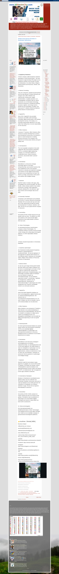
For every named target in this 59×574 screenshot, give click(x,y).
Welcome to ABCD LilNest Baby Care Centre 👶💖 (47, 86)
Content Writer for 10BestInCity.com (14, 64)
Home (27, 497)
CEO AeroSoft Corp (14, 550)
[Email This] (34, 491)
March (46, 98)
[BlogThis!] (35, 491)
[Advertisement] (12, 44)
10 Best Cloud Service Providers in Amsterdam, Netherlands (29, 36)
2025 (45, 102)
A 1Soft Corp (13, 562)
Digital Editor (14, 155)
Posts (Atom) (24, 499)
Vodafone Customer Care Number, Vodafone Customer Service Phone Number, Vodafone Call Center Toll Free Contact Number (13, 75)
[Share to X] (36, 491)
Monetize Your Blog (14, 539)
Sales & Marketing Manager (46, 94)
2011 (45, 109)
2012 (45, 108)
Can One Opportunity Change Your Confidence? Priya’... (47, 90)
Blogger (35, 570)
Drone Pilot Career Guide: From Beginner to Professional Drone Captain (20, 558)
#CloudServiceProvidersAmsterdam (32, 493)
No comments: (31, 491)
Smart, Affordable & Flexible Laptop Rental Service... (47, 75)
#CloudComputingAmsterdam (22, 493)
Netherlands (31, 494)
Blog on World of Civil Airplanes (16, 556)
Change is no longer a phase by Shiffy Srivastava (47, 79)
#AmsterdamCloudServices (24, 492)
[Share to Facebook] (37, 491)
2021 (45, 106)
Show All (28, 568)
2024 (45, 103)
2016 (45, 107)
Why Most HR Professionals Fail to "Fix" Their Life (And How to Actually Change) (20, 564)
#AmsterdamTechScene (32, 492)
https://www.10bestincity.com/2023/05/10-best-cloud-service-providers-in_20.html (26, 481)
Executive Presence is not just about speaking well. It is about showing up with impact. (20, 546)
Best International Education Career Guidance (18, 544)
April (45, 97)
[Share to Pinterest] (38, 491)
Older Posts (38, 497)
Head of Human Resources (14, 180)
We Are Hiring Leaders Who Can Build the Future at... (47, 83)
